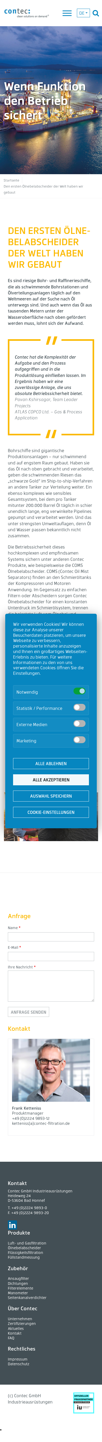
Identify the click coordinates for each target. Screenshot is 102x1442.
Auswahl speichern (51, 796)
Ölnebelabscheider (24, 1247)
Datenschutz (18, 1363)
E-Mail (13, 947)
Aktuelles (16, 1328)
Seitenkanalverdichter (27, 1297)
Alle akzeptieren (51, 779)
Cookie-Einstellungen (51, 812)
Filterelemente (20, 1288)
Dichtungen (18, 1283)
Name (13, 927)
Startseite (11, 180)
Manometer (18, 1292)
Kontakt (14, 1333)
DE (81, 13)
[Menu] (67, 13)
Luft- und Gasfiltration (27, 1243)
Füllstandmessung (24, 1257)
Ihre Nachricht (20, 966)
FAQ (11, 1337)
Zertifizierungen (22, 1323)
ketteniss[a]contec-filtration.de (41, 1123)
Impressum (17, 1359)
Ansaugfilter (18, 1278)
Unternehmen (20, 1318)
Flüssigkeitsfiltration (25, 1252)
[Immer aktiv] (79, 691)
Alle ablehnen (51, 763)
